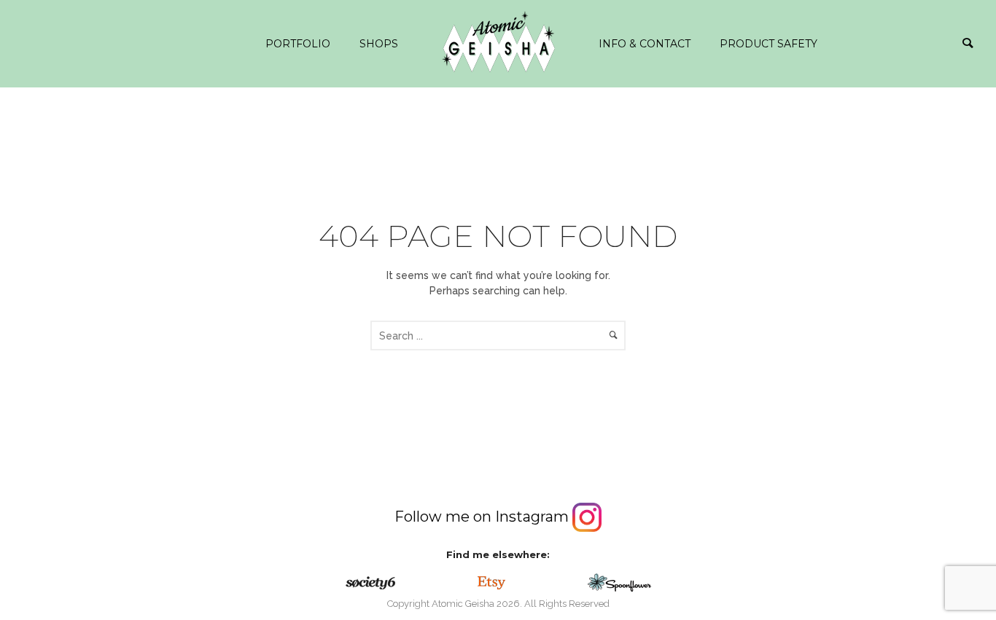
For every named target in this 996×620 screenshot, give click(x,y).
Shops (378, 43)
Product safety (768, 43)
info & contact (644, 43)
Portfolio (297, 43)
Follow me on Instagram (483, 516)
